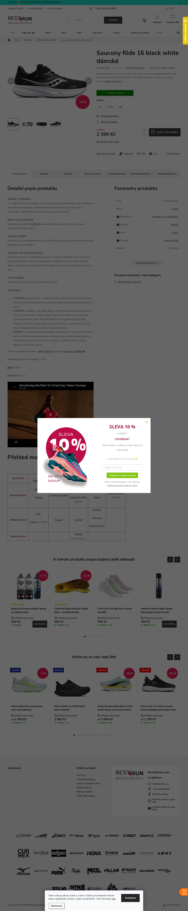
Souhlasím (130, 898)
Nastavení (56, 905)
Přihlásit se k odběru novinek (122, 475)
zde (113, 898)
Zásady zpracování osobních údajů (122, 485)
